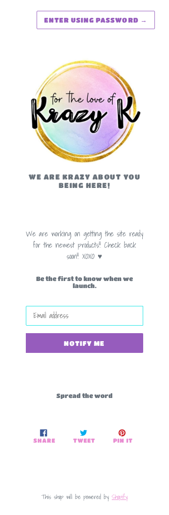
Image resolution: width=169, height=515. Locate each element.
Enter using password (95, 19)
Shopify (120, 497)
